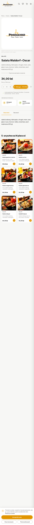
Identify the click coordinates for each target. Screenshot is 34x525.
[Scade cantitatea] (3, 87)
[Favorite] (23, 4)
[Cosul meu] (27, 4)
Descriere (6, 112)
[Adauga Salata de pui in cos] (14, 220)
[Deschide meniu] (31, 4)
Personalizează (25, 522)
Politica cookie (10, 513)
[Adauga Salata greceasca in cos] (30, 192)
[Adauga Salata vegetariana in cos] (14, 192)
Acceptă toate (17, 517)
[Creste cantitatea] (10, 87)
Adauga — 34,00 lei (22, 87)
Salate (7, 16)
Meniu (2, 16)
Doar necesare (9, 522)
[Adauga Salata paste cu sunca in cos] (14, 164)
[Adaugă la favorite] (31, 87)
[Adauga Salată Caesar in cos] (30, 220)
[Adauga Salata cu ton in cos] (30, 164)
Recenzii (16, 112)
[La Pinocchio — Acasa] (7, 3)
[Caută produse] (19, 4)
